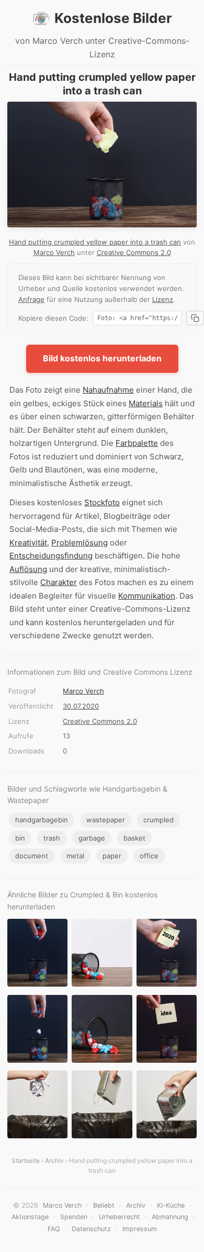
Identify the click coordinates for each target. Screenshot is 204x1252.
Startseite (26, 1160)
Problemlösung (79, 543)
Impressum (139, 1229)
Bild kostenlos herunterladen (102, 358)
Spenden (73, 1217)
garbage (91, 838)
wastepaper (105, 820)
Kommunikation (146, 596)
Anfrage (31, 299)
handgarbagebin (41, 820)
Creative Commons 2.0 (134, 252)
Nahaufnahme (108, 390)
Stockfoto (102, 502)
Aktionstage (30, 1217)
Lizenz (162, 299)
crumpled (158, 820)
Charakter (58, 582)
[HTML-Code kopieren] (195, 318)
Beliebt (104, 1205)
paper (112, 856)
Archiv (54, 1160)
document (31, 856)
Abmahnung (170, 1217)
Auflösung (28, 569)
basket (134, 838)
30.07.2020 (81, 706)
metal (75, 856)
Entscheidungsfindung (51, 556)
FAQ (54, 1229)
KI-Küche (171, 1205)
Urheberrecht (119, 1217)
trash (51, 838)
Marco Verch (54, 252)
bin (20, 838)
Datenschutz (91, 1229)
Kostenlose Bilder (113, 18)
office (149, 856)
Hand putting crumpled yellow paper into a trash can (95, 242)
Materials (146, 403)
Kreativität (28, 543)
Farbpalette (137, 443)
